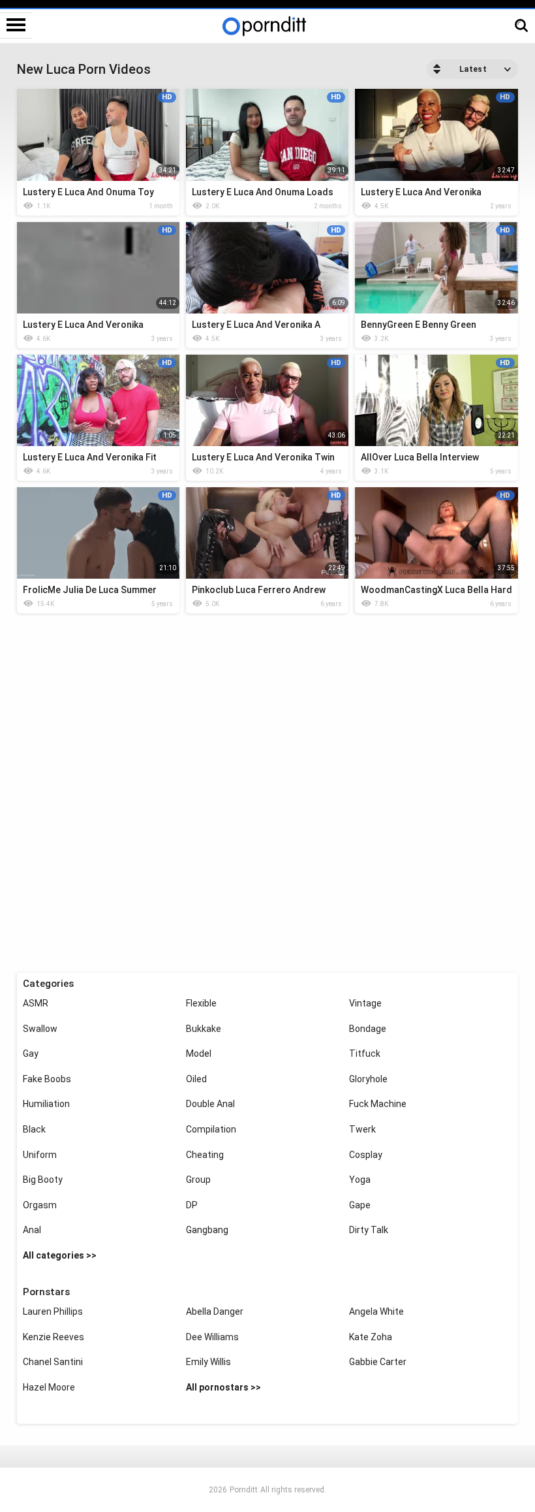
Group (198, 1179)
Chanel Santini (53, 1362)
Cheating (205, 1155)
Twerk (362, 1129)
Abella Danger (214, 1311)
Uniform (40, 1155)
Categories (48, 983)
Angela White (376, 1311)
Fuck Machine (377, 1104)
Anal (32, 1230)
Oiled (196, 1079)
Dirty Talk (368, 1230)
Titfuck (364, 1053)
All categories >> (60, 1255)
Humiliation (46, 1104)
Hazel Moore (49, 1387)
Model (198, 1053)
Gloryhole (368, 1079)
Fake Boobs (47, 1079)
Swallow (40, 1028)
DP (192, 1205)
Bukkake (203, 1028)
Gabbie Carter (377, 1362)
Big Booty (43, 1179)
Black (34, 1129)
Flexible (201, 1003)
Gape (360, 1205)
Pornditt (244, 1489)
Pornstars (46, 1292)
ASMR (35, 1003)
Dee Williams (212, 1337)
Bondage (367, 1028)
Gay (30, 1053)
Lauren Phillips (53, 1311)
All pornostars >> (223, 1387)
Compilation (211, 1129)
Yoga (360, 1179)
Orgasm (40, 1205)
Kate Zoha (370, 1337)
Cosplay (365, 1155)
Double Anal (210, 1104)
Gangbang (207, 1230)
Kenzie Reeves (53, 1337)
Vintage (365, 1003)
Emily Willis (208, 1362)
